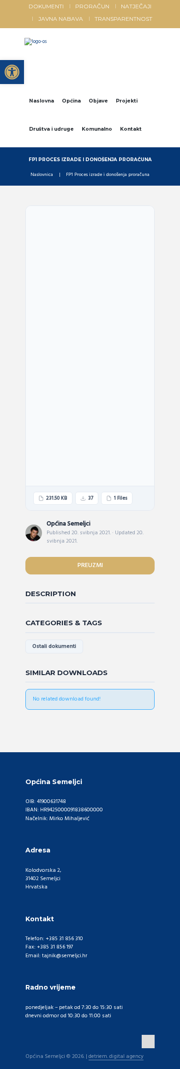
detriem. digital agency (116, 1057)
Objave (98, 101)
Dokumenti (46, 6)
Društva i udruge (51, 129)
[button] (12, 72)
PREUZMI (90, 565)
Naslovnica (41, 175)
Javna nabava (60, 18)
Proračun (92, 6)
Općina (71, 101)
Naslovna (41, 101)
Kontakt (131, 129)
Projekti (127, 101)
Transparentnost (123, 18)
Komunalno (97, 129)
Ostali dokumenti (54, 646)
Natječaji (136, 6)
